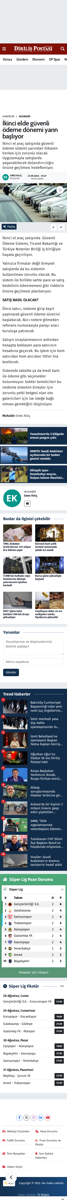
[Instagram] (34, 1118)
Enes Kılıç (30, 495)
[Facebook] (19, 1118)
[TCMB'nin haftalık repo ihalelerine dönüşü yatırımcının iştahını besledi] (17, 565)
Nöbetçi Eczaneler (18, 1131)
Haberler (8, 116)
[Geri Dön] (11, 1177)
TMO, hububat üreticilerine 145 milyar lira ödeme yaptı (17, 547)
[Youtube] (48, 1118)
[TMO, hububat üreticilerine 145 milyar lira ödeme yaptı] (17, 533)
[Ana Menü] (4, 49)
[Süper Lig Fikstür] (62, 986)
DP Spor (54, 59)
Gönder (11, 672)
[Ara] (63, 49)
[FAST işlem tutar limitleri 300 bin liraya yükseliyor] (17, 600)
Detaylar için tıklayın (33, 972)
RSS (10, 1183)
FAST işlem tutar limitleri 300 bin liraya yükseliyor (16, 614)
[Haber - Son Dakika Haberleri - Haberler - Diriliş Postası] (33, 48)
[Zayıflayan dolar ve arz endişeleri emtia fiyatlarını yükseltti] (49, 600)
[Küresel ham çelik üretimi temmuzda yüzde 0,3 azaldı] (49, 533)
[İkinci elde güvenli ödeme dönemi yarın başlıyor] (33, 202)
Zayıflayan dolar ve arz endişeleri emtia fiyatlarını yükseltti (48, 614)
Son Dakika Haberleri (44, 1155)
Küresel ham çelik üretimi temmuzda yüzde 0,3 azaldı (46, 547)
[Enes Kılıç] (12, 498)
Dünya (7, 59)
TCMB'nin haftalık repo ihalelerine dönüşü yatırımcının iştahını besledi (16, 580)
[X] (26, 1118)
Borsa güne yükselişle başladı (48, 577)
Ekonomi (38, 59)
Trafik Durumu (16, 1140)
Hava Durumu (49, 1131)
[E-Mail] (27, 504)
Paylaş (11, 226)
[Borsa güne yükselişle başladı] (49, 565)
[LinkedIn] (41, 1118)
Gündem (22, 59)
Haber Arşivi (14, 1166)
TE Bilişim (43, 1194)
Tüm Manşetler (16, 1153)
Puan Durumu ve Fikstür (48, 1142)
